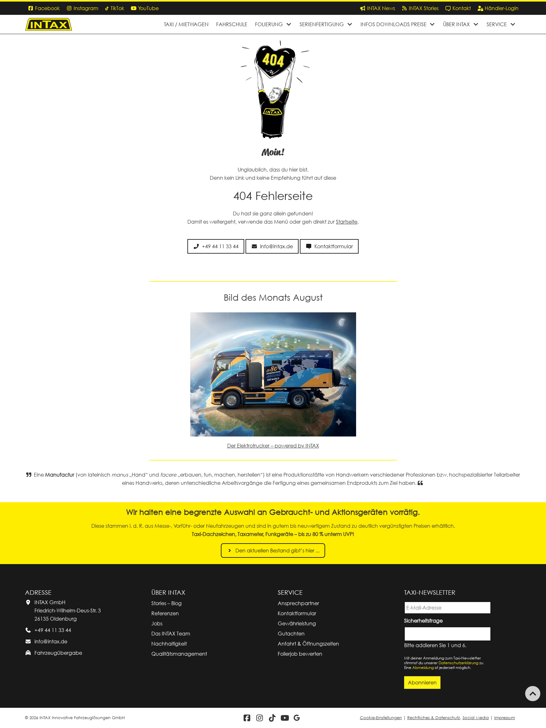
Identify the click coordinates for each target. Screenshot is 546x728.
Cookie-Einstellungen (381, 717)
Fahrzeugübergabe (58, 653)
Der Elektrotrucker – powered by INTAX (273, 445)
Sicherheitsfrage (424, 620)
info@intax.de (50, 641)
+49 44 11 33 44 (52, 630)
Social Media (476, 717)
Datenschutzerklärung (458, 662)
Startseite (346, 222)
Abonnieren (422, 682)
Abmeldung (423, 667)
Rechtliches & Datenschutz (433, 717)
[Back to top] (532, 693)
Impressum (504, 717)
